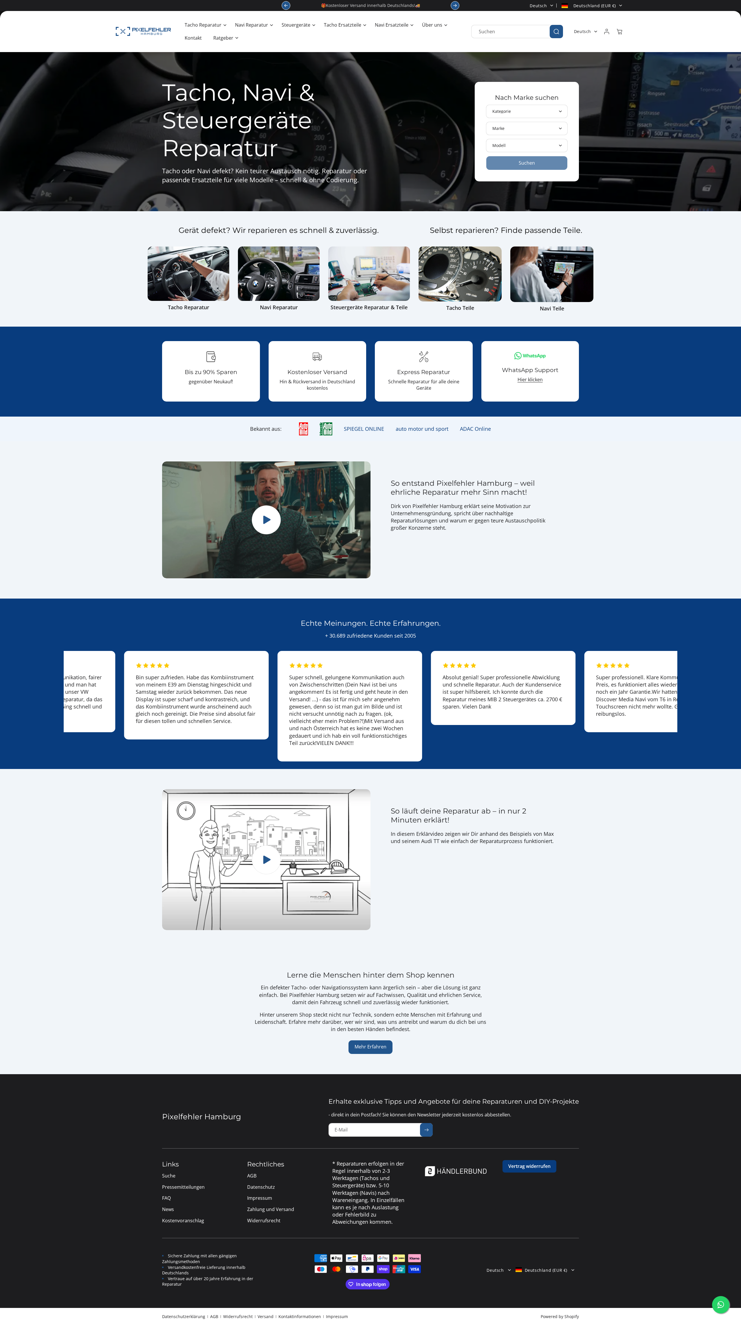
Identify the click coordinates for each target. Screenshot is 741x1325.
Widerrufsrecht (238, 1316)
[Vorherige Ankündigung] (286, 5)
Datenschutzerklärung (183, 1316)
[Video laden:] (266, 859)
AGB (214, 1316)
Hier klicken (530, 379)
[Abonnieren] (426, 1130)
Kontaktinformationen (299, 1316)
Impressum (337, 1316)
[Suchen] (556, 31)
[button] (204, 25)
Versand (266, 1316)
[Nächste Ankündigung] (455, 5)
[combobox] (517, 31)
